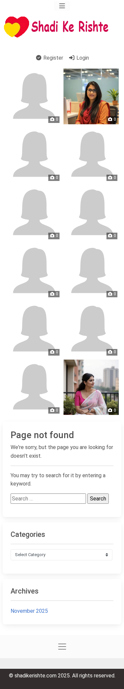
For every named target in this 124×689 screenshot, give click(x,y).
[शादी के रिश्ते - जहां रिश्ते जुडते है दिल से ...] (58, 27)
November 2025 (29, 611)
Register (52, 58)
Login (82, 58)
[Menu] (62, 6)
